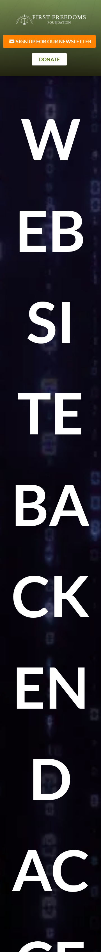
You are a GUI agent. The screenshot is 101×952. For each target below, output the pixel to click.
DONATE (49, 59)
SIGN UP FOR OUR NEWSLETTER (53, 41)
